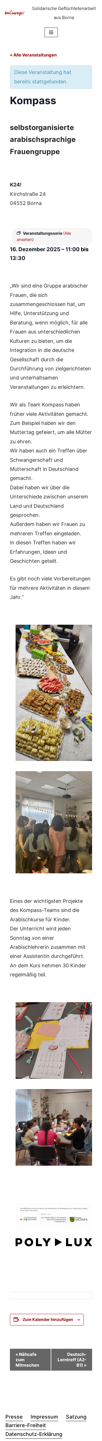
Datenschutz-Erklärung (33, 1434)
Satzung (76, 1417)
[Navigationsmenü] (51, 32)
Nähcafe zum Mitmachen (27, 1360)
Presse (14, 1417)
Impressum (44, 1417)
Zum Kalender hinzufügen (48, 1319)
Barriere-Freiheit (25, 1425)
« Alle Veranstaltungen (33, 55)
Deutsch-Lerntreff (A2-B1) (72, 1360)
